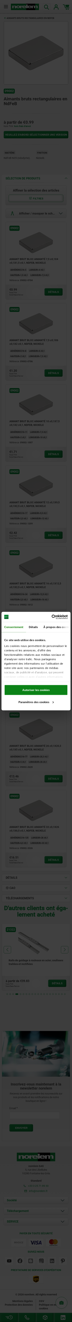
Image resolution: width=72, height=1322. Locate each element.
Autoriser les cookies (36, 690)
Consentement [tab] (13, 627)
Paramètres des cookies (33, 701)
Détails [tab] (33, 627)
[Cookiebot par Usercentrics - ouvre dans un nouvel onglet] (52, 616)
